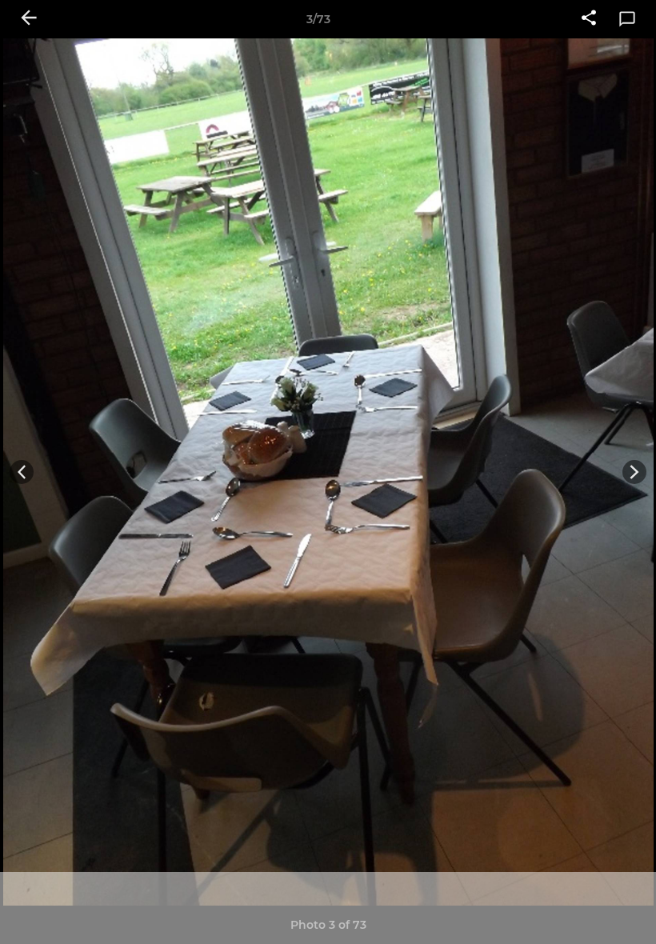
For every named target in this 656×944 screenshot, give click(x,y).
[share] (588, 19)
